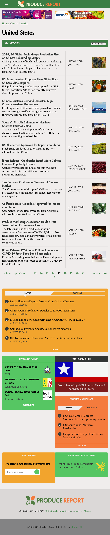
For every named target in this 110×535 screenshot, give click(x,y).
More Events (28, 405)
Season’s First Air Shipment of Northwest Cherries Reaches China (27, 124)
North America (19, 23)
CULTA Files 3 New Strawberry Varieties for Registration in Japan (46, 338)
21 (83, 273)
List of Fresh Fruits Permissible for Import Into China (75, 465)
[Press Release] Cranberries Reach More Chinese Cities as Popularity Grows (31, 162)
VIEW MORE (55, 349)
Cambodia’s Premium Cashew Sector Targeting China (40, 328)
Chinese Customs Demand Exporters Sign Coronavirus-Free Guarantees (27, 103)
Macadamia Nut (72, 437)
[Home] (39, 4)
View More (81, 446)
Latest (27, 293)
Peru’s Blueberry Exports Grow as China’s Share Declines (42, 301)
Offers (68, 408)
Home (5, 23)
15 (47, 273)
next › (96, 273)
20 (77, 273)
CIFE (7, 374)
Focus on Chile (81, 359)
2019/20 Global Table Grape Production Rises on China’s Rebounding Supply (31, 56)
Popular (77, 293)
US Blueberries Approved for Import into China (31, 145)
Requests (92, 408)
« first (7, 273)
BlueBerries (69, 428)
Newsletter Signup (82, 511)
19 (71, 273)
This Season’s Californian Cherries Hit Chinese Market (30, 184)
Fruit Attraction (14, 399)
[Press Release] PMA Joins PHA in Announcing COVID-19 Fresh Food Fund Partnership (30, 252)
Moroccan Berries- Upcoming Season (84, 419)
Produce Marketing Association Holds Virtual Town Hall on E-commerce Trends (29, 223)
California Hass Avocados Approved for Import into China (31, 205)
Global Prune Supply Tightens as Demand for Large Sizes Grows (81, 387)
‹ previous (19, 273)
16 (53, 273)
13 (35, 273)
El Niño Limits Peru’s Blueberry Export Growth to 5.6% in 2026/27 (47, 319)
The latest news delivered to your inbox (27, 463)
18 (65, 273)
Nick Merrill (76, 527)
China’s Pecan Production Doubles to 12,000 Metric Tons (42, 310)
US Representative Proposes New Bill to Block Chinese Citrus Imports (30, 81)
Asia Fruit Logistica (16, 386)
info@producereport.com (58, 511)
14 (41, 273)
